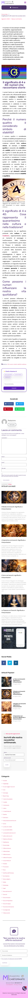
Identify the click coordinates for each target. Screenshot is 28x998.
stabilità (19, 364)
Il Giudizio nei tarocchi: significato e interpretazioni (19, 705)
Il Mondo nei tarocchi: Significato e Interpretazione (19, 693)
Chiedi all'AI (14, 388)
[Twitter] (10, 663)
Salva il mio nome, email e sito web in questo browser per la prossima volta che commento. (13, 476)
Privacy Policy (18, 984)
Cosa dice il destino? (18, 374)
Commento (4, 437)
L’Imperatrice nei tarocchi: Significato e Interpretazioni (19, 717)
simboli (15, 364)
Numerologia (4, 14)
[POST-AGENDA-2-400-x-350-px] (14, 648)
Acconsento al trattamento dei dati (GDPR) (12, 958)
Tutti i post (12, 424)
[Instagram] (16, 663)
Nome (3, 456)
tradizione (6, 236)
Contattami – (10, 984)
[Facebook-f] (3, 663)
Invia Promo (4, 962)
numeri (11, 364)
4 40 (8, 364)
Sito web (3, 468)
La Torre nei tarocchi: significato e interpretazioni (19, 680)
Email (3, 462)
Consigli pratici (7, 377)
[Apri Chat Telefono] (24, 988)
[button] (9, 403)
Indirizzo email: (7, 757)
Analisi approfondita (8, 374)
